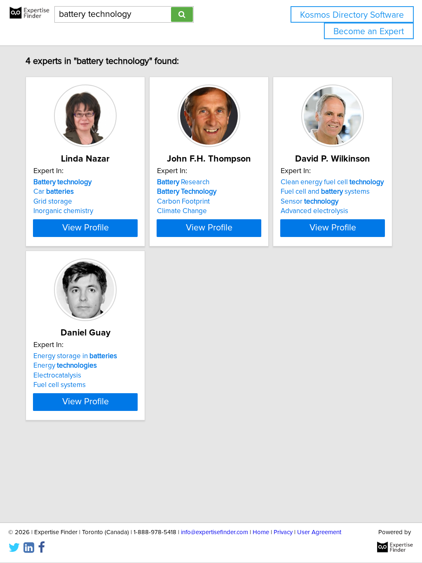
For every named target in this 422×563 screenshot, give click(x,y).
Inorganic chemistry (63, 211)
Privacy (283, 532)
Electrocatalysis (57, 375)
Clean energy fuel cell (332, 182)
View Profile (85, 227)
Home (261, 532)
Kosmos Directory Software (352, 15)
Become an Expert (368, 31)
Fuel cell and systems (325, 191)
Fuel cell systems (59, 385)
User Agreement (319, 532)
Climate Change (182, 211)
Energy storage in (75, 356)
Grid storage (52, 201)
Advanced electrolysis (314, 211)
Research (183, 182)
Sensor (309, 201)
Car (53, 191)
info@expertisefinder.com (214, 532)
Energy (65, 365)
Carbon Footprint (183, 201)
